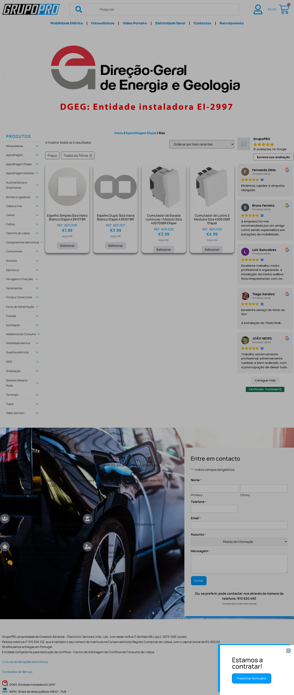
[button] (288, 650)
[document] (147, 347)
